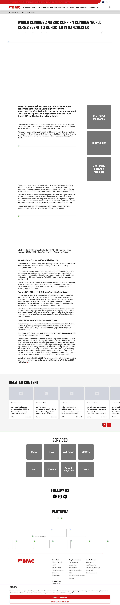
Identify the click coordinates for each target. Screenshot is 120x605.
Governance (73, 567)
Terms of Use (56, 584)
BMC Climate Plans (75, 570)
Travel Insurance (28, 2)
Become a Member (15, 2)
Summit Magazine (69, 469)
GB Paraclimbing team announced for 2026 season (19, 408)
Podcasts (55, 573)
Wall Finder (68, 452)
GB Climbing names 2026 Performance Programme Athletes (96, 408)
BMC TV (86, 452)
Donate (71, 578)
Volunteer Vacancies (93, 567)
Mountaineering (81, 7)
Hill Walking (70, 7)
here (28, 362)
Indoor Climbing (47, 7)
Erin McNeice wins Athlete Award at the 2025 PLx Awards (69, 408)
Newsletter (56, 575)
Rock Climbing (59, 7)
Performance (93, 7)
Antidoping (73, 565)
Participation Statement (77, 575)
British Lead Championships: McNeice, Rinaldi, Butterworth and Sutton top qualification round (46, 408)
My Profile (68, 2)
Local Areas (53, 2)
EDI (70, 573)
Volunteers (38, 2)
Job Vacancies (91, 565)
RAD (34, 469)
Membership (56, 567)
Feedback (89, 570)
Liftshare (51, 469)
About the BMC (57, 562)
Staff (54, 565)
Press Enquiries (91, 573)
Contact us (90, 562)
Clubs (46, 2)
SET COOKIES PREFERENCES (60, 602)
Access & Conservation (31, 7)
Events (61, 2)
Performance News (28, 12)
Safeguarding (73, 562)
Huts (51, 452)
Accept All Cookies (60, 597)
